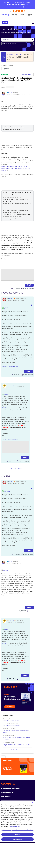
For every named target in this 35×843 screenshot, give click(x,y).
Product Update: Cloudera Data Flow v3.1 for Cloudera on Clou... (17, 745)
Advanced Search (6, 48)
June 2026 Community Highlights (11, 725)
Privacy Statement (15, 826)
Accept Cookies (17, 839)
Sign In (5, 22)
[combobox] (17, 43)
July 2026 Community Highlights (11, 720)
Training (14, 15)
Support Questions (8, 65)
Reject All (17, 834)
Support (29, 15)
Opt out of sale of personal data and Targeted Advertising (17, 830)
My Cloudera (6, 796)
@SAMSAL (7, 308)
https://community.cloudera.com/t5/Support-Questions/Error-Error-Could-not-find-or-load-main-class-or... (16, 168)
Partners (21, 15)
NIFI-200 (5, 408)
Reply (29, 285)
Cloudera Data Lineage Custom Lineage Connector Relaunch (16, 731)
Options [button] (6, 69)
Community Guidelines (10, 788)
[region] (17, 821)
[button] (32, 98)
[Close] (33, 802)
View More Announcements (17, 750)
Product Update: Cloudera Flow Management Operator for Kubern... (17, 738)
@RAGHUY (6, 570)
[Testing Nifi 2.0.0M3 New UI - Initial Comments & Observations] (33, 468)
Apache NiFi (10, 87)
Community (5, 15)
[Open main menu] (33, 22)
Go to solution (26, 74)
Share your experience (15, 54)
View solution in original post (10, 366)
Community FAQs (8, 792)
